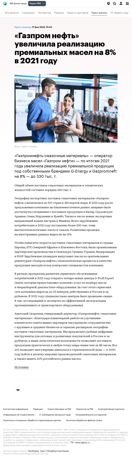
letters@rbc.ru (82, 442)
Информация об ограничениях (18, 414)
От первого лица (119, 12)
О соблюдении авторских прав (55, 414)
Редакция (38, 408)
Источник (21, 367)
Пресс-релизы (99, 12)
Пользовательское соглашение (90, 414)
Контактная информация (15, 408)
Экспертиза (44, 12)
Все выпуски (12, 12)
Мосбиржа (33, 450)
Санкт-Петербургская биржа (54, 450)
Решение (59, 12)
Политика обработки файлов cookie (84, 420)
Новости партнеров (77, 12)
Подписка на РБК (84, 408)
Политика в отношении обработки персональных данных (32, 420)
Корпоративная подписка (111, 408)
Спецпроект (28, 12)
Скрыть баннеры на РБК (59, 408)
